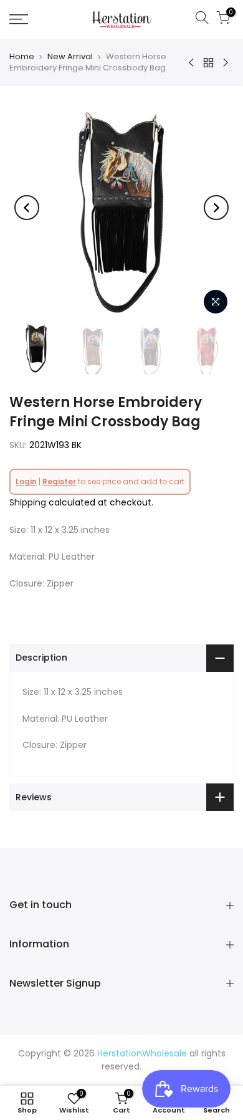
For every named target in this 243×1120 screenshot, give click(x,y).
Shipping (27, 502)
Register (59, 481)
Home (21, 56)
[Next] (216, 207)
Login (26, 481)
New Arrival (70, 56)
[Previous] (26, 207)
